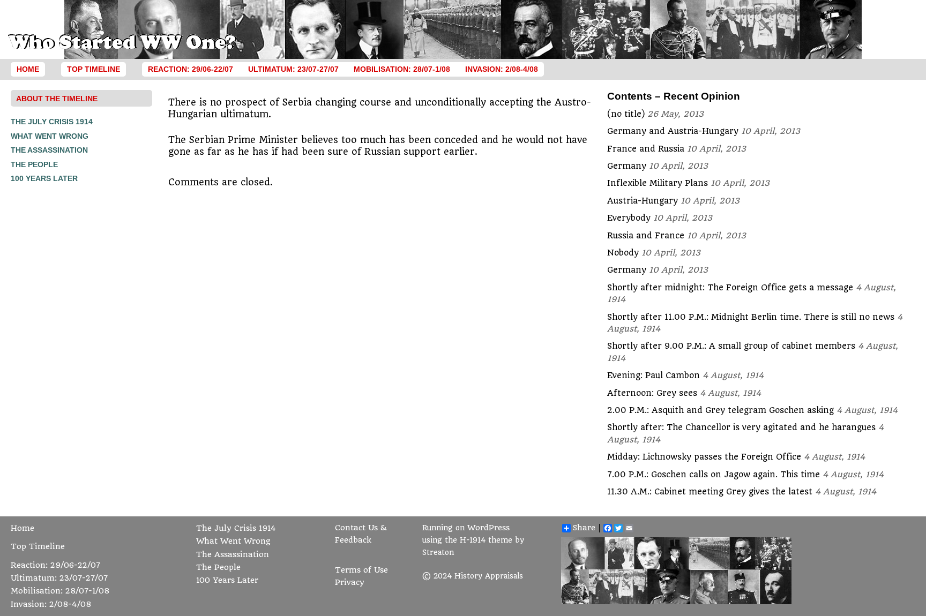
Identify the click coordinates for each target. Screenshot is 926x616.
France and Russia (645, 149)
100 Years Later (44, 178)
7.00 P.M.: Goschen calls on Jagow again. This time (713, 474)
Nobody (623, 253)
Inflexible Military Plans (657, 183)
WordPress (488, 527)
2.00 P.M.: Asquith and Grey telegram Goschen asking (720, 410)
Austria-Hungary (642, 201)
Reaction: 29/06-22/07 (190, 69)
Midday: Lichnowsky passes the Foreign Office (704, 457)
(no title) (626, 114)
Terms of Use (361, 570)
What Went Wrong (49, 136)
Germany (626, 166)
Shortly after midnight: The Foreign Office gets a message (730, 287)
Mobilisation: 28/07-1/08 (402, 69)
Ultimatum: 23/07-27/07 (293, 69)
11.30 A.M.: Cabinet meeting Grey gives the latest (709, 492)
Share (584, 528)
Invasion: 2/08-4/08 (501, 69)
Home (28, 69)
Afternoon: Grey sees (652, 393)
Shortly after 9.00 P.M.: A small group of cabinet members (731, 346)
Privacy (349, 582)
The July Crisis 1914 (52, 121)
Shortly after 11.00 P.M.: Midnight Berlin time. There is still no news (750, 317)
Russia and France (645, 236)
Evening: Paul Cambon (653, 375)
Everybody (629, 218)
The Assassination (49, 150)
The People (34, 164)
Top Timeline (93, 69)
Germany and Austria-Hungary (672, 131)
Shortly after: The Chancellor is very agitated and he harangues (741, 427)
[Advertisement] (53, 347)
